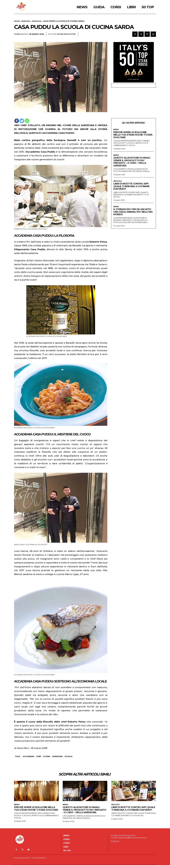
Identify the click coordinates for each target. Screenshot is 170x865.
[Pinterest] (147, 34)
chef (38, 756)
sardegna (57, 756)
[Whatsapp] (27, 120)
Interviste (36, 21)
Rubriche (26, 21)
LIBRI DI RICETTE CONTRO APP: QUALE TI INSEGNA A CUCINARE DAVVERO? (131, 186)
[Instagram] (22, 849)
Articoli (117, 181)
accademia (28, 756)
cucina (46, 756)
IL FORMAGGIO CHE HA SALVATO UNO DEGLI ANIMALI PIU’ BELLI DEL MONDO (133, 212)
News (116, 129)
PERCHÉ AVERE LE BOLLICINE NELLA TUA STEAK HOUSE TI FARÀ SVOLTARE (132, 135)
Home (17, 21)
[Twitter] (141, 34)
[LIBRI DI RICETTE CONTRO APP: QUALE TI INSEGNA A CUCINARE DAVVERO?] (133, 791)
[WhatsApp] (153, 34)
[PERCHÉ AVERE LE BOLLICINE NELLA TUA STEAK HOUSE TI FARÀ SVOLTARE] (36, 791)
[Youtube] (28, 849)
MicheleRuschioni (66, 34)
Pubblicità (115, 841)
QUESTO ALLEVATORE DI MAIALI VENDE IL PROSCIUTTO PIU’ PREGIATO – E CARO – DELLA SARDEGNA (131, 161)
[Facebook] (135, 34)
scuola (68, 756)
